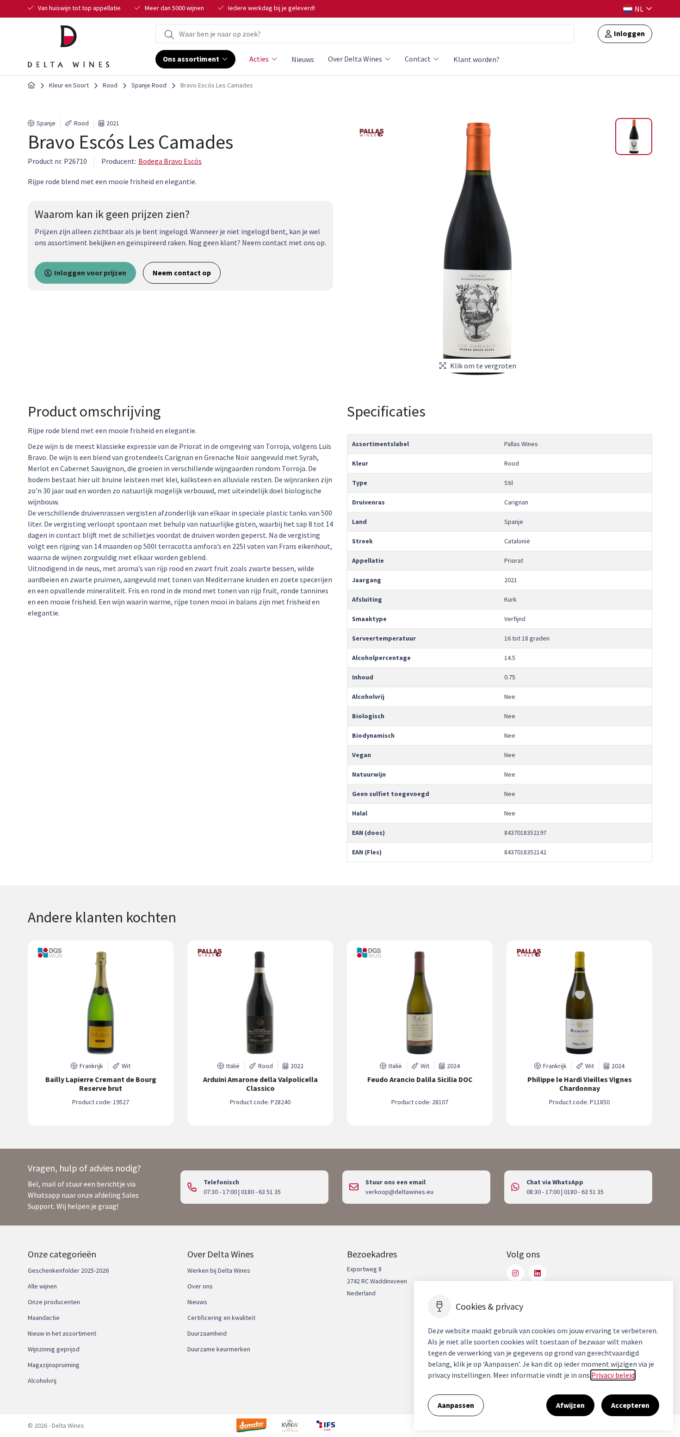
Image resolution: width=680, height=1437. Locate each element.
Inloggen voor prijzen (90, 272)
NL (639, 8)
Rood (110, 85)
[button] (633, 136)
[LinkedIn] (537, 1273)
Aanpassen (456, 1405)
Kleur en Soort (69, 85)
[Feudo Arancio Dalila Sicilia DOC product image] (420, 1003)
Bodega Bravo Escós (170, 161)
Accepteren (630, 1405)
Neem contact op (182, 272)
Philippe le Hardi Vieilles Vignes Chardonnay (579, 1084)
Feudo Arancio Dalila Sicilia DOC (420, 1079)
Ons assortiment (191, 58)
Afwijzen (570, 1405)
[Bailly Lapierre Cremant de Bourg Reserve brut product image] (100, 1003)
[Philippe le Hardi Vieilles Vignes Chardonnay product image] (579, 1003)
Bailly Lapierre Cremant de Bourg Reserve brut (100, 1084)
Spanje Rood (149, 85)
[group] (100, 1033)
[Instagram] (515, 1273)
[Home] (31, 85)
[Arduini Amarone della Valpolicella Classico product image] (260, 1003)
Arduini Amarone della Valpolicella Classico (260, 1084)
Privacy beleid (613, 1375)
